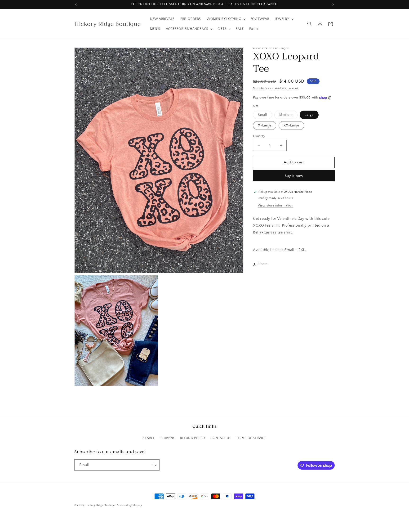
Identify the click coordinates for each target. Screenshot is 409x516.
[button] (226, 19)
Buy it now (294, 176)
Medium (288, 116)
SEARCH (149, 438)
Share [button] (262, 264)
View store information (275, 206)
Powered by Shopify (129, 505)
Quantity (259, 136)
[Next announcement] (333, 4)
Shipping (259, 88)
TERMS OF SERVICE (251, 438)
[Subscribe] (154, 465)
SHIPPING (168, 438)
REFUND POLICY (193, 438)
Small (265, 116)
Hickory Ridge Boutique (101, 505)
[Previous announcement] (76, 4)
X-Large (264, 125)
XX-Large (291, 125)
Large (309, 115)
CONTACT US (220, 438)
